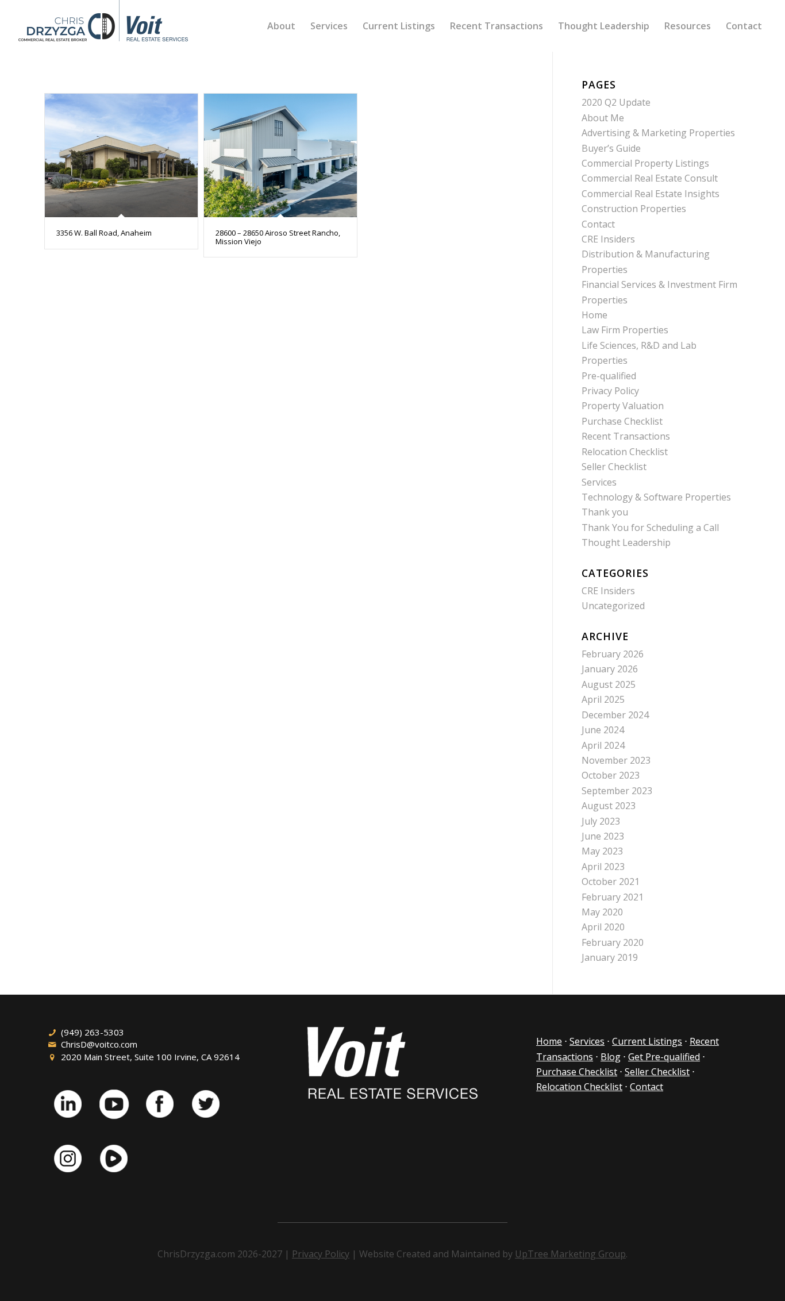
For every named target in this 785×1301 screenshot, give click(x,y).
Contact (598, 224)
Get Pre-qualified (664, 1056)
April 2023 (603, 866)
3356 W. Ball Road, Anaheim (104, 233)
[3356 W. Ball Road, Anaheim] (121, 155)
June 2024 (603, 729)
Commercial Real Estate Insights (650, 193)
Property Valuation (623, 405)
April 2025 (603, 699)
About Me (603, 117)
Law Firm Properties (625, 330)
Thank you (605, 512)
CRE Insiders (608, 239)
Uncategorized (613, 605)
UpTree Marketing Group (570, 1254)
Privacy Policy (610, 390)
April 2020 (603, 927)
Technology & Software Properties (656, 497)
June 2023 (603, 836)
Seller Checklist (614, 466)
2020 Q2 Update (616, 102)
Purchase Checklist (622, 421)
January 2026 (610, 669)
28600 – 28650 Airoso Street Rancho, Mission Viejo (278, 237)
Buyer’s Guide (611, 148)
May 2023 (602, 851)
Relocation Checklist (625, 451)
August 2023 (609, 805)
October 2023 (611, 775)
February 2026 (613, 654)
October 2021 (611, 881)
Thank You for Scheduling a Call (650, 527)
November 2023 (616, 760)
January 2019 (610, 957)
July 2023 (601, 821)
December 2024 (615, 715)
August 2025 (609, 684)
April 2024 (603, 745)
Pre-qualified (609, 375)
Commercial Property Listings (645, 163)
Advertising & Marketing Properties (658, 132)
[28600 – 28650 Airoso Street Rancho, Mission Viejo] (280, 155)
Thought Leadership (626, 542)
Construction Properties (634, 208)
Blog (611, 1056)
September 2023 (617, 790)
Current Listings (647, 1041)
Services (599, 482)
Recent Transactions (626, 436)
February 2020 (613, 942)
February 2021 (613, 897)
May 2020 (602, 912)
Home (594, 315)
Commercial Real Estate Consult (650, 178)
